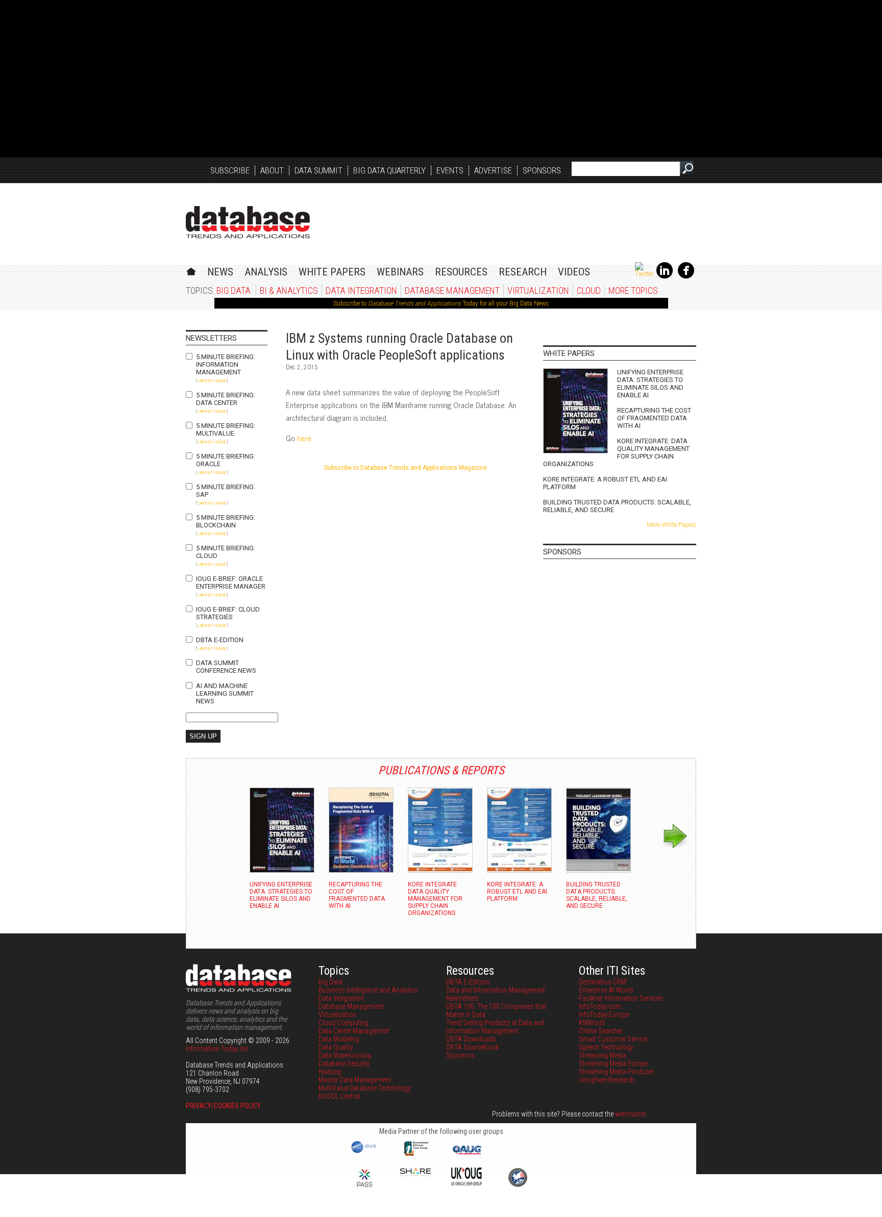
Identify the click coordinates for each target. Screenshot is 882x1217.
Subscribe (230, 170)
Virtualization (538, 290)
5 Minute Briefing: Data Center (225, 399)
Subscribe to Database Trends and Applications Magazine (405, 467)
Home (191, 270)
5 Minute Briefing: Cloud (225, 552)
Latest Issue (212, 380)
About (272, 170)
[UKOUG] (466, 1183)
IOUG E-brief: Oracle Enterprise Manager (230, 582)
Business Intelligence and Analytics (368, 990)
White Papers (332, 272)
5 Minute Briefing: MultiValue (225, 429)
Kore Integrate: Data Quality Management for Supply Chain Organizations (616, 452)
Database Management (452, 290)
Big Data (233, 290)
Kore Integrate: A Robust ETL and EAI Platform (605, 483)
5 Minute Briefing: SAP (225, 490)
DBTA (248, 222)
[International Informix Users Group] (416, 1155)
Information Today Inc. (218, 1049)
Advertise (493, 170)
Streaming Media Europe (613, 1063)
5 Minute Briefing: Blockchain (225, 521)
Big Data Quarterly (389, 170)
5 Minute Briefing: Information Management (225, 364)
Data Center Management (353, 1031)
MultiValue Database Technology (364, 1088)
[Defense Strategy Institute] (517, 1185)
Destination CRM (602, 982)
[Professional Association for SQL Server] (364, 1188)
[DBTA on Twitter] (644, 273)
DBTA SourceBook (472, 1047)
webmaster (630, 1114)
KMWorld (592, 1023)
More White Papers (671, 524)
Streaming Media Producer (616, 1072)
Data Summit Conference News (226, 666)
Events (449, 170)
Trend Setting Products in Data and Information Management (495, 1027)
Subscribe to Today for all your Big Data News (441, 303)
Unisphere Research (606, 1080)
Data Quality (335, 1047)
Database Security (344, 1063)
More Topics (633, 290)
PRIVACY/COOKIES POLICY (223, 1106)
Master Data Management (354, 1080)
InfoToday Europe (604, 1014)
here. (305, 438)
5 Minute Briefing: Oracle (225, 460)
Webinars (400, 272)
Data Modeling (338, 1039)
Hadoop (329, 1072)
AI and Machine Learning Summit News (225, 693)
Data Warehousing (344, 1055)
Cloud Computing (343, 1023)
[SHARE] (415, 1174)
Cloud (589, 290)
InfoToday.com (600, 1006)
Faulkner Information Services (621, 998)
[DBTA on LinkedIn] (664, 276)
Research (523, 272)
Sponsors (542, 170)
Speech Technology (606, 1047)
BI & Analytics (289, 290)
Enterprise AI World (606, 990)
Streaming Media (602, 1055)
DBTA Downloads (471, 1039)
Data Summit (318, 170)
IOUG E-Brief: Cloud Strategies (228, 613)
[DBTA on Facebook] (686, 276)
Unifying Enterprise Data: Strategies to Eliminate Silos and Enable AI (650, 383)
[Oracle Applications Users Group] (466, 1155)
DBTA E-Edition (219, 640)
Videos (574, 272)
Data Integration (361, 290)
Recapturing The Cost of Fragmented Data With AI (654, 418)
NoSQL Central (339, 1096)
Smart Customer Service (613, 1039)
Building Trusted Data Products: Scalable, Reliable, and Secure (617, 506)
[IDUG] (364, 1152)
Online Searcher (601, 1031)
